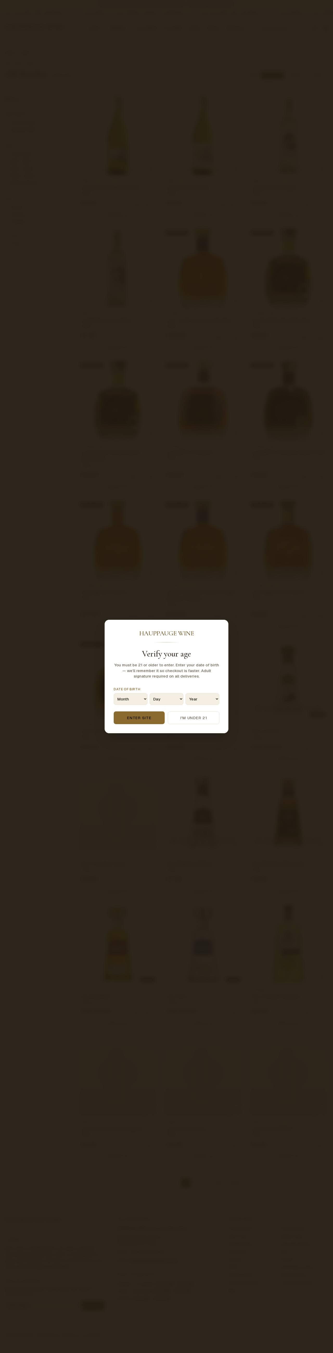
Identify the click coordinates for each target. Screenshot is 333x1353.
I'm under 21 (193, 717)
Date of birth (127, 689)
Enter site (139, 717)
